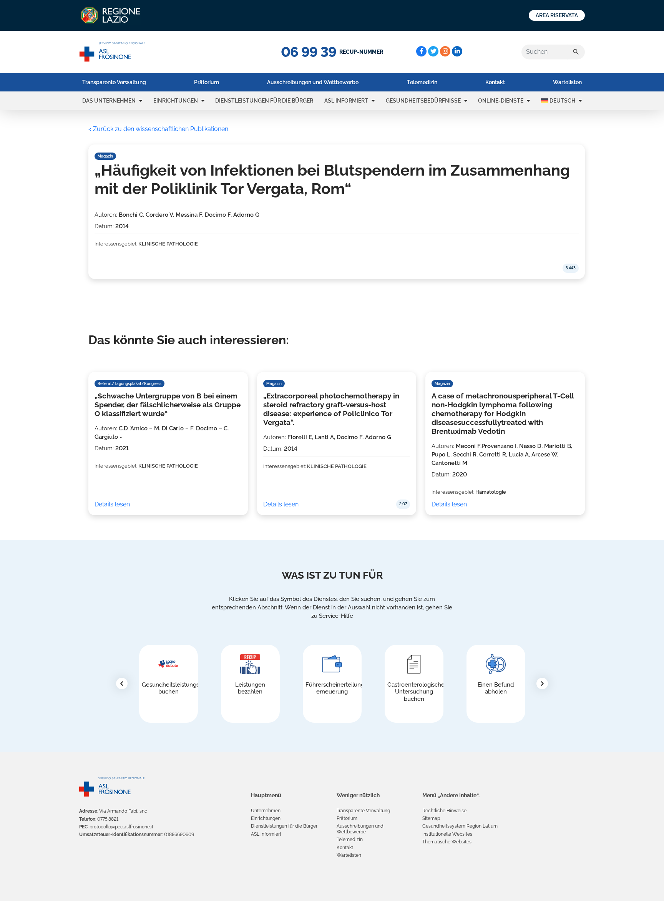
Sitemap (431, 818)
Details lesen (112, 504)
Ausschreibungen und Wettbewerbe (313, 82)
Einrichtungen (175, 101)
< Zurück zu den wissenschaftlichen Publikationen (158, 129)
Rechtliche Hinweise (444, 810)
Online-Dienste (500, 101)
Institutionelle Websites (447, 834)
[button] (140, 100)
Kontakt (495, 82)
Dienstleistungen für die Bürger (264, 101)
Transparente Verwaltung (114, 82)
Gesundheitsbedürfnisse (423, 101)
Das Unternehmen (109, 101)
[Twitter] (433, 51)
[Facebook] (421, 51)
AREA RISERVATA (557, 15)
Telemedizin (422, 82)
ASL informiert (346, 101)
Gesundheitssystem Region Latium (460, 826)
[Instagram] (445, 51)
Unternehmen (266, 810)
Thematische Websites (446, 842)
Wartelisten (567, 82)
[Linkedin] (457, 51)
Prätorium (206, 82)
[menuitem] (114, 82)
